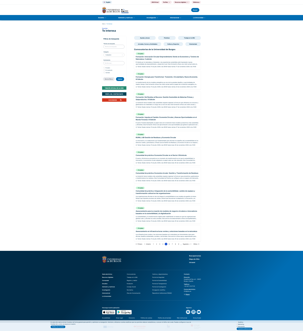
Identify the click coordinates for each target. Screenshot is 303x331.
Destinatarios (106, 60)
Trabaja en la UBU (189, 38)
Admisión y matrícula (125, 17)
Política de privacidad (164, 318)
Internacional (174, 17)
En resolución (109, 70)
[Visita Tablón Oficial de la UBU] (114, 88)
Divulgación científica (158, 290)
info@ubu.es (187, 291)
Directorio (132, 318)
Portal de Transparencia (159, 283)
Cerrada (108, 72)
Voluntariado (193, 44)
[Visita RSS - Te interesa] (114, 100)
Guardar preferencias (244, 329)
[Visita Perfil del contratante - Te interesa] (114, 94)
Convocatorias (131, 274)
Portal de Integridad (158, 277)
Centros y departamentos (160, 274)
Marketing (241, 324)
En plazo (108, 67)
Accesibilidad (106, 318)
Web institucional (182, 318)
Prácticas (167, 38)
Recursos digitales (107, 277)
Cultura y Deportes (173, 44)
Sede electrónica (107, 274)
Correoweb (105, 280)
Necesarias (241, 326)
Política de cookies (146, 318)
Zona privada (197, 318)
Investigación (151, 17)
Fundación (130, 283)
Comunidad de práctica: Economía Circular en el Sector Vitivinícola (161, 155)
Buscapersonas (195, 256)
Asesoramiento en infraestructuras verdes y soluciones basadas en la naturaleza (166, 231)
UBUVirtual (155, 2)
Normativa (130, 290)
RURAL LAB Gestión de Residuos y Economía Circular (156, 137)
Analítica (240, 322)
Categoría (105, 52)
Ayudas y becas (145, 38)
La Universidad (198, 17)
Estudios (101, 17)
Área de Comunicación (133, 293)
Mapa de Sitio (194, 259)
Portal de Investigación (159, 287)
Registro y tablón (132, 280)
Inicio (103, 23)
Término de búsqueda (109, 43)
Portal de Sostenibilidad (159, 280)
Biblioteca (196, 2)
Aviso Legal (119, 318)
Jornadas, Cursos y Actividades (147, 44)
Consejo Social (131, 287)
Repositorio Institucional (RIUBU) (162, 293)
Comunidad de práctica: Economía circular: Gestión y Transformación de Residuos (167, 173)
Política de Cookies (58, 327)
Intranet (192, 262)
